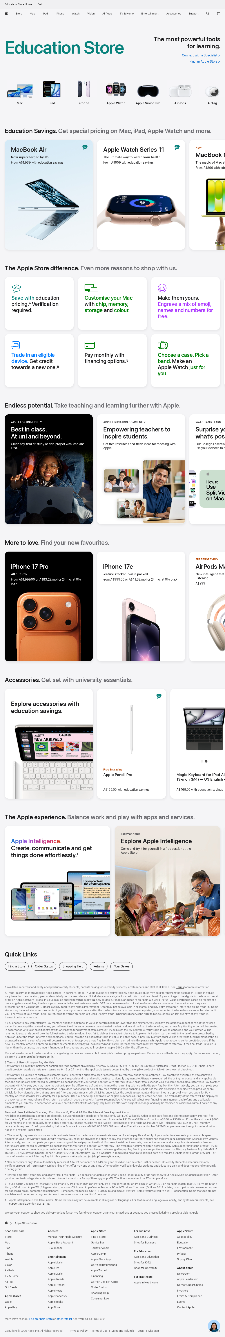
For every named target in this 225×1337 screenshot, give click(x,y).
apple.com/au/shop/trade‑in (36, 1056)
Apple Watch (116, 103)
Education (183, 1242)
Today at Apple (100, 1248)
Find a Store (18, 966)
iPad (52, 103)
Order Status (45, 966)
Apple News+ (56, 1290)
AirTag (9, 1281)
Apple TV (53, 1268)
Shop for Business (145, 1242)
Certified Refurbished (104, 1265)
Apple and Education (146, 1256)
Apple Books (55, 1301)
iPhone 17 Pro (30, 566)
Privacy (182, 1253)
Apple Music (55, 1262)
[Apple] (6, 1223)
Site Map (153, 1330)
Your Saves (123, 966)
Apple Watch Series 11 (133, 149)
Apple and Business (146, 1236)
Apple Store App (101, 1259)
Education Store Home (18, 4)
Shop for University (146, 1268)
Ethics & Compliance (189, 1296)
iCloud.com (55, 1248)
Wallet (8, 1301)
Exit (40, 4)
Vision (8, 1265)
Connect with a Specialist (201, 56)
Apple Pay (11, 1307)
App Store (54, 1307)
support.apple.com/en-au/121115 (29, 1203)
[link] (214, 1326)
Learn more (18, 1106)
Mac (20, 103)
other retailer (64, 1319)
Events (181, 1301)
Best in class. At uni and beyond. (48, 433)
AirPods (180, 103)
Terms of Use (99, 1330)
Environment (184, 1248)
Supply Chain (185, 1259)
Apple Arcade (56, 1279)
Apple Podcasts (57, 1296)
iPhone (84, 103)
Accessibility (184, 1236)
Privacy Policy (78, 1330)
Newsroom (183, 1273)
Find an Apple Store (205, 61)
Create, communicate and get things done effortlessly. (56, 848)
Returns (100, 966)
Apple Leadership (187, 1279)
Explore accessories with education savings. (45, 707)
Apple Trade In (99, 1270)
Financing (97, 1276)
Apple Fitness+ (57, 1284)
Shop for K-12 (142, 1262)
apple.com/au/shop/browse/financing (97, 1156)
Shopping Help (75, 966)
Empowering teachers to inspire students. (137, 433)
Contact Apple (185, 1307)
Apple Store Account (60, 1242)
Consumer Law (100, 1298)
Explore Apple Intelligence (156, 840)
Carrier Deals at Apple (104, 1281)
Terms (180, 987)
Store (8, 1236)
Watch (9, 1259)
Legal (141, 1330)
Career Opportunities (190, 1284)
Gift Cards (11, 1287)
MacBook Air (29, 149)
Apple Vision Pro (148, 103)
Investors (182, 1290)
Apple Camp (98, 1253)
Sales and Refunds (122, 1330)
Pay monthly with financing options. (106, 358)
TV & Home (12, 1276)
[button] (207, 13)
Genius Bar (97, 1242)
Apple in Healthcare (146, 1282)
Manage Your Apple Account (65, 1236)
